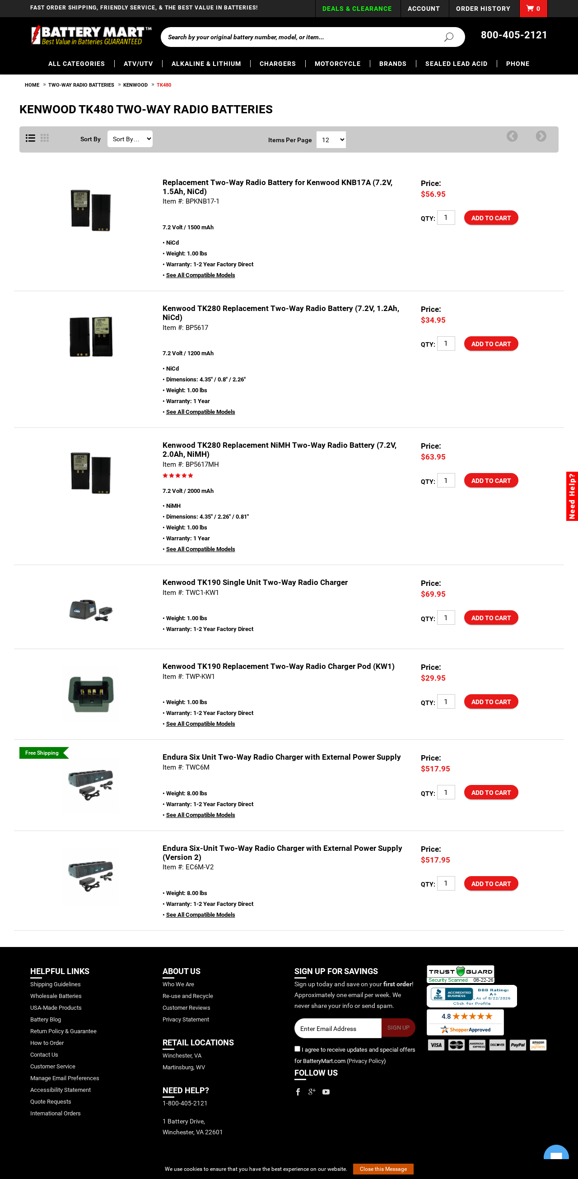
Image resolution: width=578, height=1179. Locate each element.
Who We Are (178, 984)
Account (424, 8)
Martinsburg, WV (184, 1067)
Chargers (278, 63)
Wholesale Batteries (56, 996)
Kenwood (135, 85)
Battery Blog (45, 1019)
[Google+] (312, 1092)
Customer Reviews (186, 1007)
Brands (393, 63)
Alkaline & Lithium (206, 63)
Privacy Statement (186, 1019)
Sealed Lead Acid (456, 63)
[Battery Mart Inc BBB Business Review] (472, 995)
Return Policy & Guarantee (63, 1031)
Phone (518, 63)
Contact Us (44, 1054)
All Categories (76, 63)
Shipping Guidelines (55, 984)
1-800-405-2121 (185, 1103)
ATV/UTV (138, 63)
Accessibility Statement (60, 1089)
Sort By (90, 139)
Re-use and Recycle (188, 996)
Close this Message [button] (383, 1169)
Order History (483, 8)
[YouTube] (326, 1092)
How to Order (47, 1043)
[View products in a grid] (45, 138)
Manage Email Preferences (64, 1078)
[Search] (443, 36)
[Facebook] (298, 1092)
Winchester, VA (182, 1055)
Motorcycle (338, 63)
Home (32, 85)
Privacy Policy (366, 1061)
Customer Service (52, 1066)
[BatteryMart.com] (91, 35)
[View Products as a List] (30, 138)
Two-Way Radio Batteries (81, 85)
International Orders (55, 1113)
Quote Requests (50, 1101)
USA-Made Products (56, 1007)
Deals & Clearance (357, 8)
